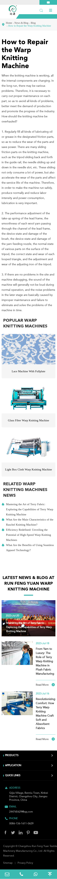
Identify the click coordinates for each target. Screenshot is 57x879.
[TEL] (21, 874)
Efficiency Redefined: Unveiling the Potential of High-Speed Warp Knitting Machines (26, 535)
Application (13, 765)
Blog (33, 23)
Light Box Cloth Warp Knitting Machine (28, 469)
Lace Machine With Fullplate (28, 371)
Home (9, 23)
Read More (45, 684)
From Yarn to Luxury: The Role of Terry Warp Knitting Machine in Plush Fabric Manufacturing (45, 661)
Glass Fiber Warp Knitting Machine (28, 420)
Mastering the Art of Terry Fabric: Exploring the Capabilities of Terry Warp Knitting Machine (27, 509)
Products (12, 755)
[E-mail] (7, 874)
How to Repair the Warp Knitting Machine (29, 25)
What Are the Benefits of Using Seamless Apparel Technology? (28, 547)
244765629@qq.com (21, 812)
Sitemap (8, 863)
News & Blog (21, 23)
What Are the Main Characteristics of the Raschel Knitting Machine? (27, 522)
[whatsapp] (36, 874)
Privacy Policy (25, 863)
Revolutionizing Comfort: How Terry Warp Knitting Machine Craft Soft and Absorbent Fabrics (45, 714)
